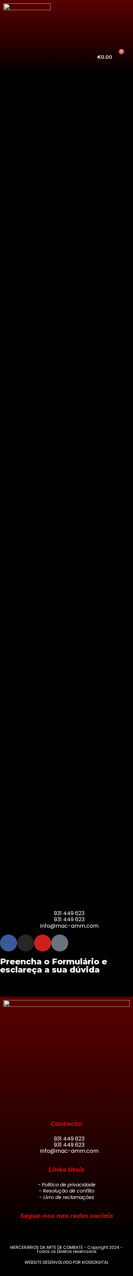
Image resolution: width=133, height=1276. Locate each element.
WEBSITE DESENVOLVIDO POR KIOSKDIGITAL (66, 1262)
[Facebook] (8, 943)
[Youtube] (42, 943)
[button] (39, 57)
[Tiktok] (59, 943)
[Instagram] (25, 943)
